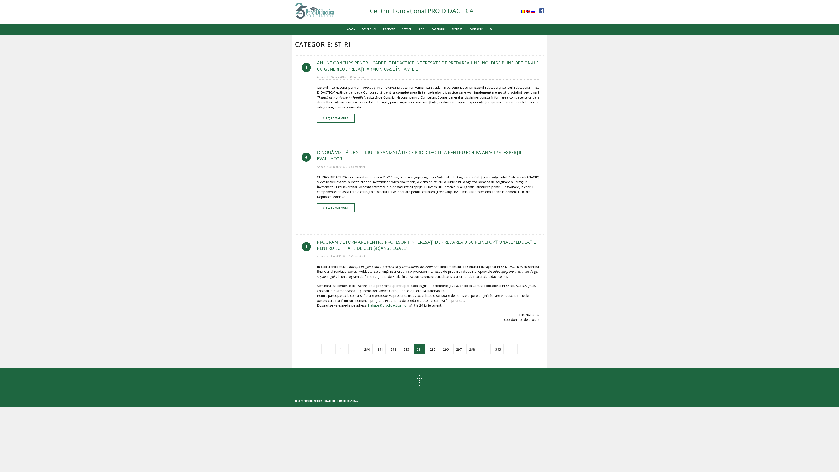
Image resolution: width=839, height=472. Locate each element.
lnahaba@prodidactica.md (387, 305)
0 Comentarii (358, 77)
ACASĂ (351, 29)
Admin (321, 77)
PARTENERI (438, 29)
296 (446, 349)
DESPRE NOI (369, 29)
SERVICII (406, 29)
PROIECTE (389, 29)
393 (498, 349)
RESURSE (457, 29)
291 (380, 349)
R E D (422, 29)
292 (393, 349)
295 (433, 349)
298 (472, 349)
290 (367, 349)
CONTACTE (476, 29)
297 (459, 349)
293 (406, 349)
